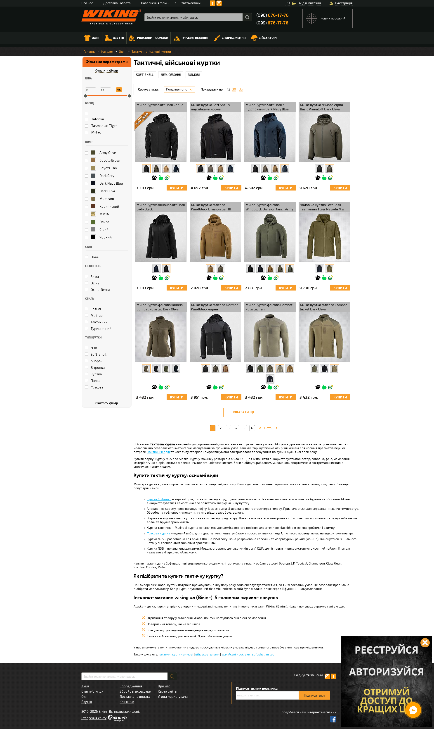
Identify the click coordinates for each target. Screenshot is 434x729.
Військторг (268, 38)
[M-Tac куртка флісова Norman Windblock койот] (225, 369)
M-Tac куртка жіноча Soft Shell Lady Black (161, 207)
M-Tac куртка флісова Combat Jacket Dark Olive (323, 307)
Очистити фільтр (106, 70)
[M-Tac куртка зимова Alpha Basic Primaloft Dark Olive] (329, 169)
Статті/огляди (190, 3)
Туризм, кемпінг (195, 38)
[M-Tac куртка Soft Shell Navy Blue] (176, 169)
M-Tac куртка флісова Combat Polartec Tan (268, 307)
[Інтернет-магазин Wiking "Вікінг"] (111, 17)
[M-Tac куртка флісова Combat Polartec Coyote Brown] (290, 369)
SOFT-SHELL (144, 75)
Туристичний (100, 329)
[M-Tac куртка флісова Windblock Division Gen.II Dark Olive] (280, 269)
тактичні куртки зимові (175, 654)
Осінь (94, 283)
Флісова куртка (158, 533)
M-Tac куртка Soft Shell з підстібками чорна (210, 107)
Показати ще (243, 412)
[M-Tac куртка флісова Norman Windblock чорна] (206, 369)
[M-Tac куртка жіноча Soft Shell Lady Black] (166, 269)
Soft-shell (98, 355)
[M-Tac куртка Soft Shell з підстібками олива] (211, 169)
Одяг (96, 38)
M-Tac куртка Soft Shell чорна (160, 105)
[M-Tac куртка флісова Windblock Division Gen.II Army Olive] (290, 269)
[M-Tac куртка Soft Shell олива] (156, 169)
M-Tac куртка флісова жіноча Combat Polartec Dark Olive (160, 307)
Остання (270, 428)
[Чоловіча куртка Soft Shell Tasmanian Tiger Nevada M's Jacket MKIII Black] (319, 269)
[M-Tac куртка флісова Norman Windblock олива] (215, 369)
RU (287, 3)
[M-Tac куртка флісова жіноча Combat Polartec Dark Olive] (146, 369)
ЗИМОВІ (194, 75)
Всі (241, 89)
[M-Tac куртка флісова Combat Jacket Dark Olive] (334, 369)
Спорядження (234, 38)
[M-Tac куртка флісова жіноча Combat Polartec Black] (156, 369)
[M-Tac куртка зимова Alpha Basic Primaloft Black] (319, 169)
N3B (93, 348)
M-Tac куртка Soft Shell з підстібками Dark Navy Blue (267, 107)
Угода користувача (173, 697)
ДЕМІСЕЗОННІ (171, 75)
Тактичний (99, 322)
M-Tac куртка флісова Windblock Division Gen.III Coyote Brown (211, 207)
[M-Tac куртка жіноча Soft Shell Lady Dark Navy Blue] (156, 269)
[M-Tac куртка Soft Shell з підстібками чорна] (201, 169)
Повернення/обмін (155, 3)
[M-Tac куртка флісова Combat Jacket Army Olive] (314, 369)
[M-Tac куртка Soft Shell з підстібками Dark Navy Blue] (230, 169)
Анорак (96, 361)
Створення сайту (93, 718)
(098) (272, 15)
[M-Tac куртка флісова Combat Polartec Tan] (280, 369)
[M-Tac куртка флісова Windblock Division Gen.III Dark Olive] (220, 269)
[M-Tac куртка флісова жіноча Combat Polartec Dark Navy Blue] (176, 369)
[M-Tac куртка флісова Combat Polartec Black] (250, 369)
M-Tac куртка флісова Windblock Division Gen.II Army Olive (269, 207)
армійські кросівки (236, 654)
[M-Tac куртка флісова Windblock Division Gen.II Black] (250, 269)
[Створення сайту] (117, 720)
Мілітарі (97, 316)
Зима (94, 277)
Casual (95, 309)
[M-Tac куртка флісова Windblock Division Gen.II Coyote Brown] (270, 269)
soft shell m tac (263, 654)
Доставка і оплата (117, 3)
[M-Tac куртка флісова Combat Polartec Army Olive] (260, 369)
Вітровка (97, 368)
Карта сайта (167, 691)
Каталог (107, 52)
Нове (94, 257)
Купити (177, 188)
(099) (272, 23)
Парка (95, 381)
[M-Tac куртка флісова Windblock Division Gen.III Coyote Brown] (211, 269)
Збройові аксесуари (135, 691)
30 (234, 89)
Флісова (96, 387)
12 (228, 89)
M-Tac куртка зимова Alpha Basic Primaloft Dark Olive (321, 107)
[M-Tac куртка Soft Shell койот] (166, 169)
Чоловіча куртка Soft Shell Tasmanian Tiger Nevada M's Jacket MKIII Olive (322, 207)
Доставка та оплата (135, 697)
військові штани (207, 654)
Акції (85, 686)
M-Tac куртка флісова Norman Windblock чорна (214, 307)
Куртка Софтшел (159, 499)
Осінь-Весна (100, 290)
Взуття (118, 38)
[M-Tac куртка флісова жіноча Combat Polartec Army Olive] (166, 369)
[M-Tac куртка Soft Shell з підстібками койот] (220, 169)
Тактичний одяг (158, 452)
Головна (90, 52)
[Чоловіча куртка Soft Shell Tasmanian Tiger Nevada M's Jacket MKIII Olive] (329, 269)
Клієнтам (127, 702)
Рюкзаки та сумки (152, 38)
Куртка (96, 374)
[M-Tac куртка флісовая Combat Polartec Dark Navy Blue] (270, 379)
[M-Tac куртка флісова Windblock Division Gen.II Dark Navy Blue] (260, 269)
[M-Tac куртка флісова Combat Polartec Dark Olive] (270, 369)
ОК (119, 89)
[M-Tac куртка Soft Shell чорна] (146, 169)
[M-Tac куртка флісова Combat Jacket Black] (324, 369)
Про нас (87, 3)
